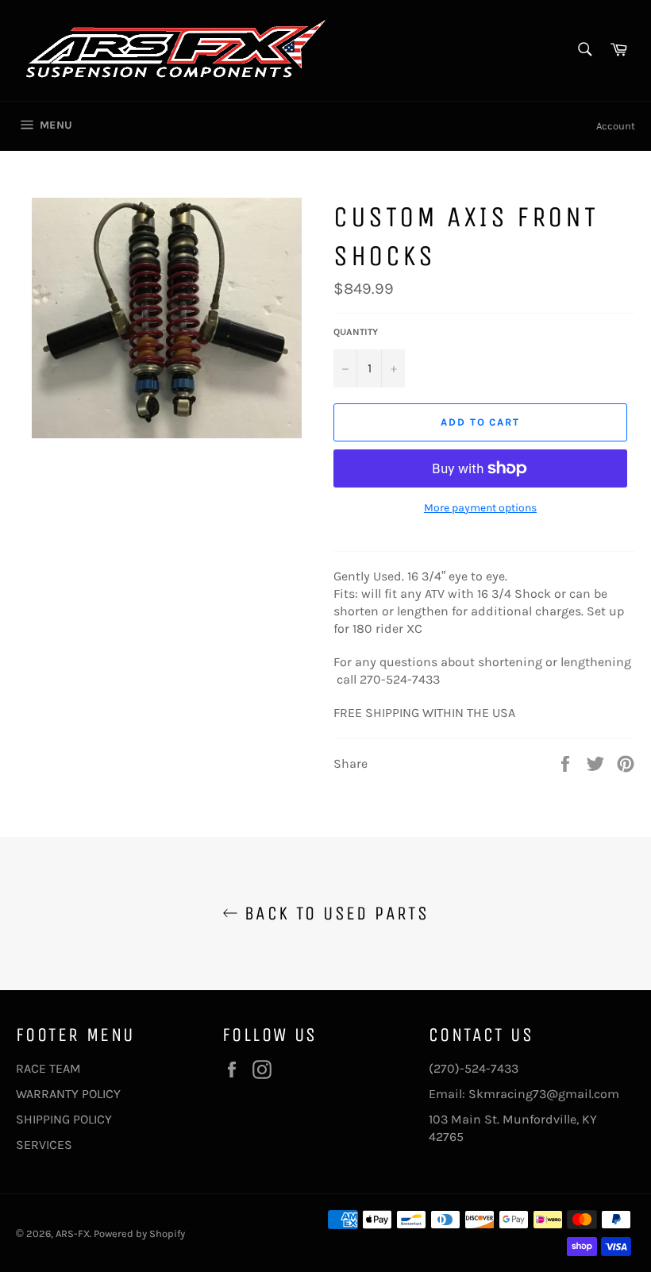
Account (615, 126)
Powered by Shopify (139, 1233)
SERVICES (44, 1144)
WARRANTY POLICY (68, 1093)
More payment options (480, 508)
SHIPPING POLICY (64, 1119)
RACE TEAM (48, 1068)
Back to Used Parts (334, 913)
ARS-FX (73, 1233)
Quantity (355, 331)
